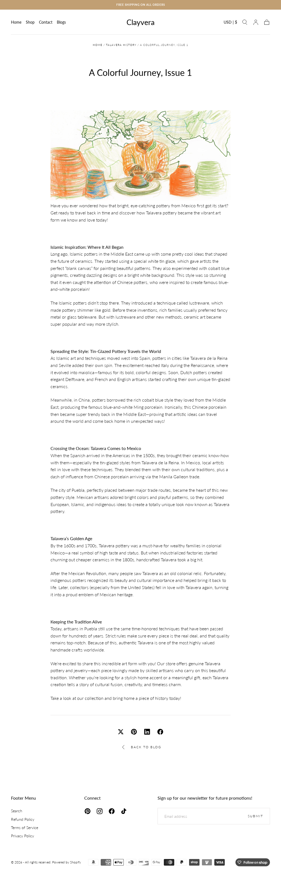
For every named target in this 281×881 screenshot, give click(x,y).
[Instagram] (100, 811)
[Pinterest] (88, 811)
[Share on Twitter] (121, 732)
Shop (30, 22)
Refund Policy (22, 819)
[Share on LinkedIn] (147, 732)
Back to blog (146, 747)
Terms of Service (24, 827)
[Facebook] (112, 811)
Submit (255, 816)
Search (16, 810)
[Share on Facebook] (160, 732)
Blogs (61, 22)
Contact (45, 22)
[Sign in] (255, 22)
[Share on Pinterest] (134, 732)
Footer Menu (23, 797)
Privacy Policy (22, 835)
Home (16, 22)
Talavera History (121, 44)
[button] (230, 23)
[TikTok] (124, 811)
